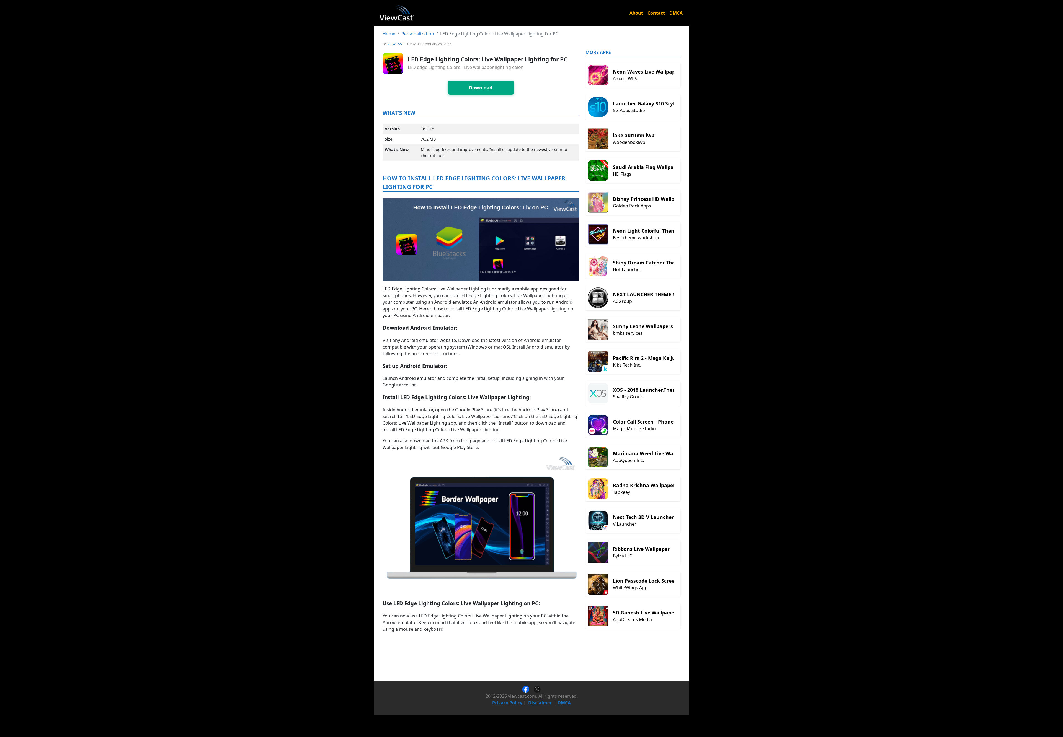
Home (389, 34)
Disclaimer (540, 703)
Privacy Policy (507, 703)
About (636, 13)
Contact (656, 13)
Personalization (417, 34)
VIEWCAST (396, 43)
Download (481, 87)
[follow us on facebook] (528, 689)
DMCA (676, 13)
